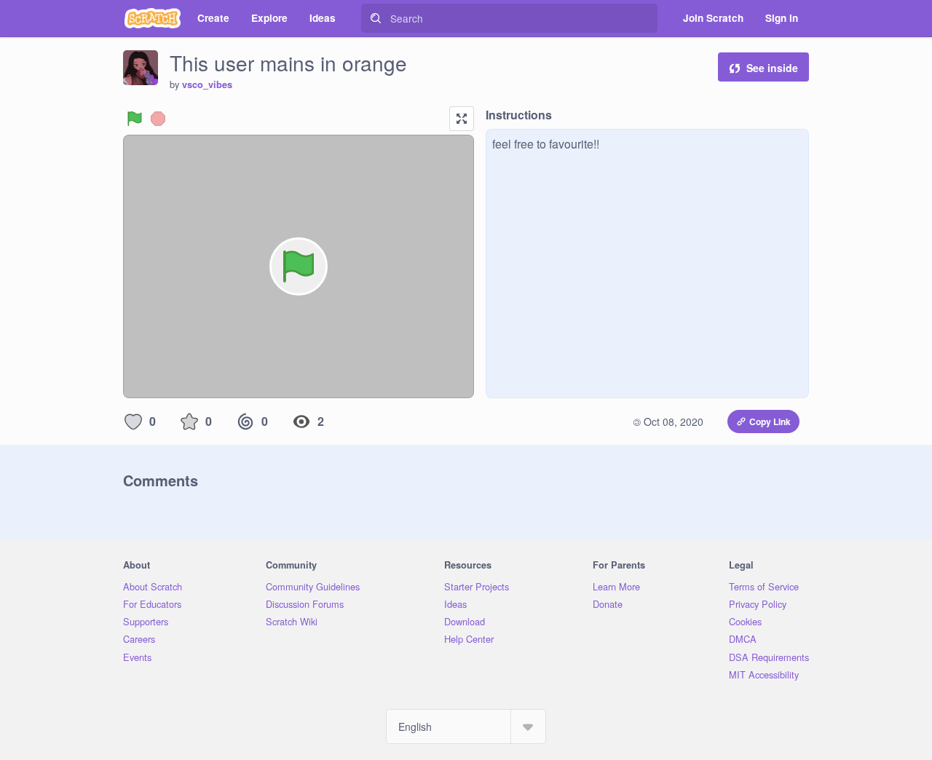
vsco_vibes (207, 84)
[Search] (375, 18)
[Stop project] (158, 118)
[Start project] (134, 118)
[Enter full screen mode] (461, 118)
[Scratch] (152, 18)
